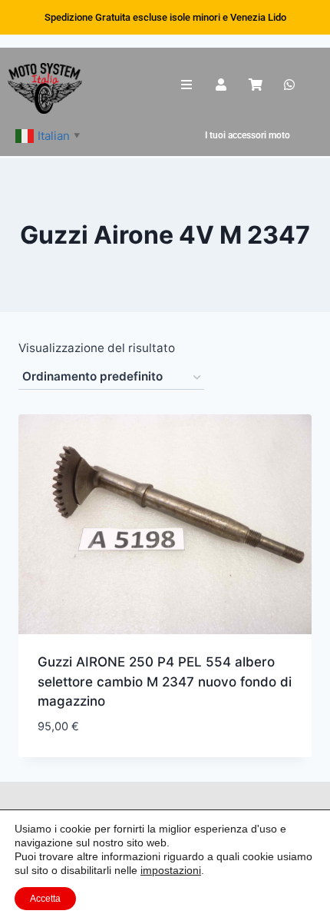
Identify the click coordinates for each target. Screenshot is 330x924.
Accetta (45, 898)
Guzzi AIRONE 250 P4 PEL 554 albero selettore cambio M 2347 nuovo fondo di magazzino (165, 681)
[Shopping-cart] (255, 85)
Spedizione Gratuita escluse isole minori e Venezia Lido (165, 17)
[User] (221, 85)
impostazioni (170, 870)
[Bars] (187, 85)
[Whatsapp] (289, 85)
